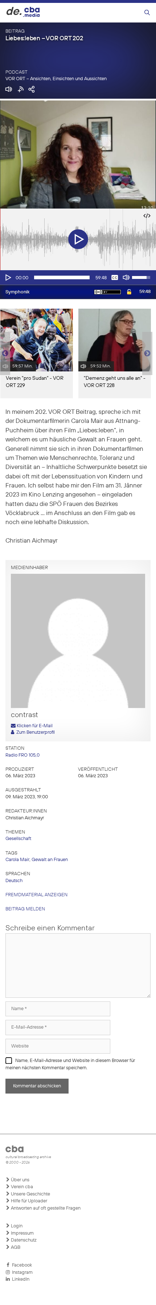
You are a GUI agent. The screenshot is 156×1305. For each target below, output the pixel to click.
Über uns (19, 1180)
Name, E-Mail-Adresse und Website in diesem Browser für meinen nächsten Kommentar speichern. (70, 1064)
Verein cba (21, 1187)
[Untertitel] (114, 277)
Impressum (22, 1233)
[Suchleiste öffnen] (147, 13)
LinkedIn (19, 1279)
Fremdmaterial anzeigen (36, 895)
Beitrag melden (25, 909)
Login (16, 1226)
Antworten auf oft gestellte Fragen (45, 1208)
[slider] (62, 277)
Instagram (21, 1272)
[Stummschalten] (126, 277)
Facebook (21, 1265)
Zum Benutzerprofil (34, 732)
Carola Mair (17, 859)
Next (147, 353)
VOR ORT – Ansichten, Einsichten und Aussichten (56, 79)
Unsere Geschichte (30, 1194)
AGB (15, 1247)
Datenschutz (23, 1240)
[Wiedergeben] (7, 277)
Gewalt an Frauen (50, 859)
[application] (78, 277)
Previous (3, 353)
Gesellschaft (18, 838)
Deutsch (13, 880)
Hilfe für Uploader (28, 1201)
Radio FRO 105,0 (22, 755)
